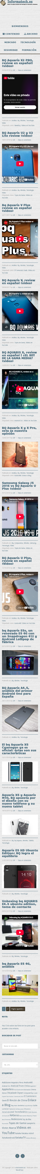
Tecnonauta (5, 1123)
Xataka (18, 1133)
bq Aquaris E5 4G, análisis (16, 965)
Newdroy (17, 125)
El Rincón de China (17, 1100)
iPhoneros (27, 1109)
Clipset (20, 1093)
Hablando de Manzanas (16, 1109)
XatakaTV (20, 1137)
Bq (18, 120)
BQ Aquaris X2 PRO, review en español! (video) (17, 63)
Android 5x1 (18, 420)
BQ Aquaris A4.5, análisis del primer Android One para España (17, 692)
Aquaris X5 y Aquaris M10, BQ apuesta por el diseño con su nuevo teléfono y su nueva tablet (19, 800)
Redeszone (16, 1119)
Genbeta (21, 1105)
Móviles (22, 120)
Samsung (33, 543)
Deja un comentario (24, 70)
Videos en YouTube (27, 125)
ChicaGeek (11, 1093)
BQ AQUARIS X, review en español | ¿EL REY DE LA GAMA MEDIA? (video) (19, 356)
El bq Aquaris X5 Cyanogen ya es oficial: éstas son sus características (19, 748)
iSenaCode (6, 1112)
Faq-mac (14, 1105)
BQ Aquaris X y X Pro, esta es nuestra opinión (19, 430)
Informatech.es (20, 11)
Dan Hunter (9, 1096)
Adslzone (6, 1082)
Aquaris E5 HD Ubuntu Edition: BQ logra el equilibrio (20, 853)
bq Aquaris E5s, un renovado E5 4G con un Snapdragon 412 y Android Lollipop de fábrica (19, 636)
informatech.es (20, 1167)
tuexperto (30, 1123)
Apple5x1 (33, 1086)
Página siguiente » (17, 1009)
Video (4, 123)
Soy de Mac (27, 1119)
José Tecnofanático (18, 1112)
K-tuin (29, 1112)
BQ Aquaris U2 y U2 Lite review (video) (17, 134)
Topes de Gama (19, 195)
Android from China (20, 1086)
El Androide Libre (18, 1096)
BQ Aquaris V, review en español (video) (18, 281)
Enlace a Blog (26, 475)
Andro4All (17, 475)
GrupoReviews (28, 1105)
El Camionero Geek (20, 270)
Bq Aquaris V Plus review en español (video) (17, 207)
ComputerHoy (28, 1093)
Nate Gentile (23, 1116)
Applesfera (8, 1089)
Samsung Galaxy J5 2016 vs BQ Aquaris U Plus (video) (19, 485)
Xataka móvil (27, 1133)
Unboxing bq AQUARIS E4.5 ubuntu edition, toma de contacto (20, 903)
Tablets (31, 840)
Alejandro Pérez (17, 1083)
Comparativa (18, 543)
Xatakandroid (8, 1138)
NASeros (14, 1115)
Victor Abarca (9, 1127)
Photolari (8, 1119)
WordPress (19, 1170)
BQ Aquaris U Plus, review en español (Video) (17, 560)
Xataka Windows (31, 1138)
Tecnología (30, 120)
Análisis (14, 120)
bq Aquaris (18, 840)
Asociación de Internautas (22, 1089)
